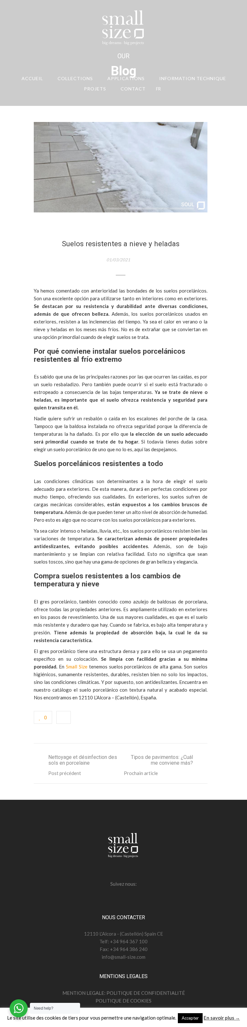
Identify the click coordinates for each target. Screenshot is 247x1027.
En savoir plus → (222, 1018)
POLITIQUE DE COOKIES (123, 1001)
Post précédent (64, 773)
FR (158, 88)
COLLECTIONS (75, 78)
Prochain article (141, 773)
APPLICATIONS (126, 78)
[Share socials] (63, 717)
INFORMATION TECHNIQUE (192, 78)
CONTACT (133, 88)
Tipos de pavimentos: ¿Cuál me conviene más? (162, 760)
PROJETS (95, 88)
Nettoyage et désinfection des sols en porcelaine (82, 760)
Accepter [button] (190, 1018)
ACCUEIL (32, 78)
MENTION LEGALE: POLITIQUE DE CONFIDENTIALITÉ (123, 993)
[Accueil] (123, 28)
